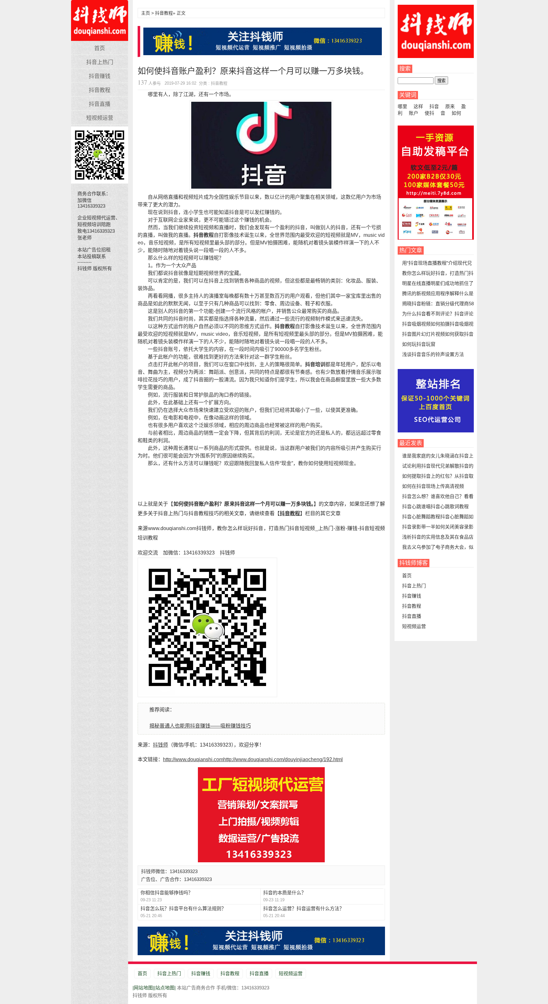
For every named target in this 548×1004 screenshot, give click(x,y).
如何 (456, 113)
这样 (418, 106)
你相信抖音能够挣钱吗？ (166, 892)
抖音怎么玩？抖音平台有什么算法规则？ (183, 908)
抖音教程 (99, 90)
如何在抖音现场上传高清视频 (433, 486)
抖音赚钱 (99, 76)
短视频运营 (99, 118)
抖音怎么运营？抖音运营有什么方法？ (303, 908)
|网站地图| (143, 987)
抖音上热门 (99, 62)
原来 (450, 106)
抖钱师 (99, 17)
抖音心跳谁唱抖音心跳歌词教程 (435, 506)
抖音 (434, 106)
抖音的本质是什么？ (284, 892)
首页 (99, 48)
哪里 (402, 106)
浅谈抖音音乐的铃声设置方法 (433, 354)
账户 (413, 113)
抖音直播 (99, 104)
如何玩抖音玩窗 (418, 344)
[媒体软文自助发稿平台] (436, 238)
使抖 (429, 113)
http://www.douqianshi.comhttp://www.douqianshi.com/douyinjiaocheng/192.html (253, 759)
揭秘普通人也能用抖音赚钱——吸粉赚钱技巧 (200, 726)
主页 (145, 13)
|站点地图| (165, 987)
